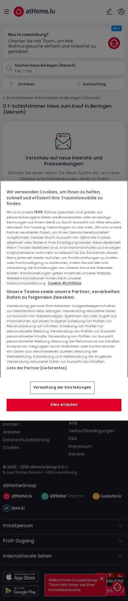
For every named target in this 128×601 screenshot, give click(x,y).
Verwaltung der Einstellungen (62, 387)
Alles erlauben (64, 405)
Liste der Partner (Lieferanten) (37, 368)
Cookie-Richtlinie (64, 283)
